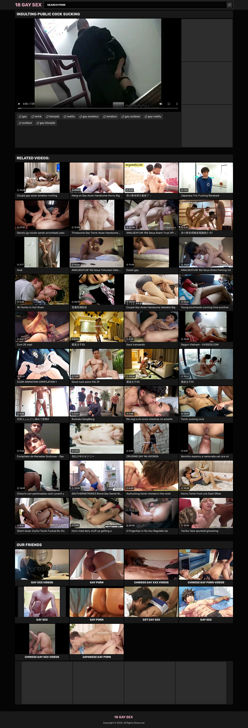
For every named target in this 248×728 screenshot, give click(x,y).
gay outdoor (132, 116)
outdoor (27, 122)
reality (71, 116)
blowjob (54, 116)
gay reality (154, 116)
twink (38, 116)
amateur (111, 116)
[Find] (229, 5)
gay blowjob (47, 122)
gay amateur (91, 116)
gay (24, 116)
